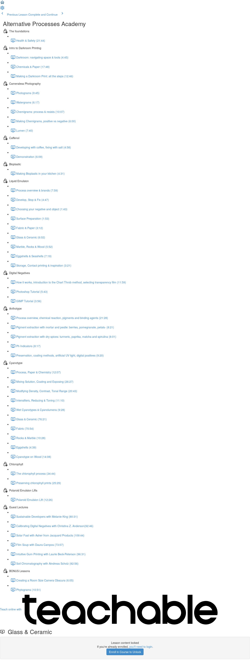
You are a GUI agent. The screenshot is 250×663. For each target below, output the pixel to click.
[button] (2, 3)
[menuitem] (2, 9)
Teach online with (11, 609)
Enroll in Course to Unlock (125, 652)
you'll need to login (140, 647)
